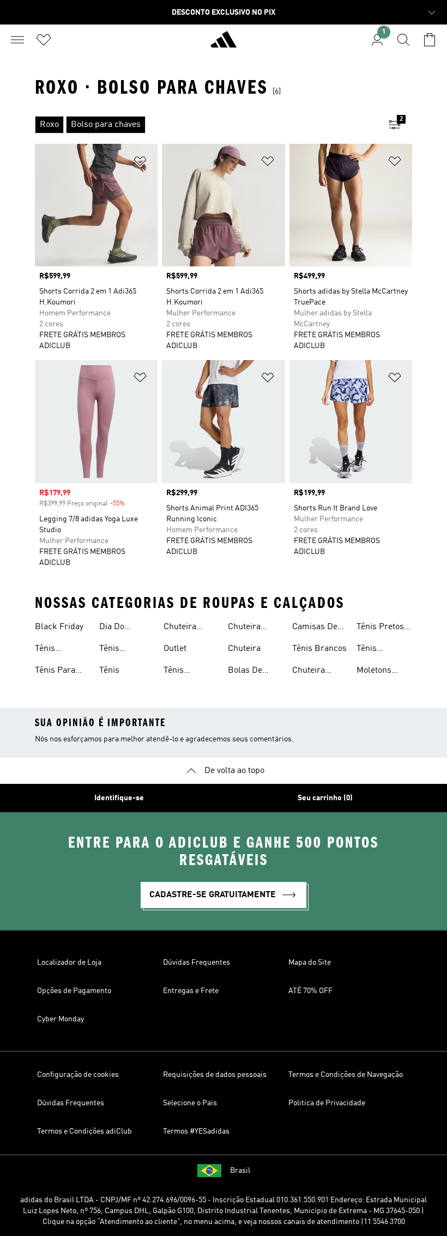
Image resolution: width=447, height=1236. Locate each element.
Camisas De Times (314, 628)
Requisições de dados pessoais (215, 1075)
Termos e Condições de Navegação (345, 1075)
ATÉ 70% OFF (310, 991)
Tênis (109, 670)
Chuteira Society (180, 628)
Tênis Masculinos (121, 649)
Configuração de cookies (78, 1075)
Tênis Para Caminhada (56, 671)
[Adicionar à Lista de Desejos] (140, 163)
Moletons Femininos (376, 671)
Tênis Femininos (55, 649)
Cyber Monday (60, 1019)
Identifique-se (119, 798)
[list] (206, 124)
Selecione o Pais (190, 1103)
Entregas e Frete (191, 991)
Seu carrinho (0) (325, 798)
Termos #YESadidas (196, 1131)
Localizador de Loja (69, 962)
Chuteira (244, 648)
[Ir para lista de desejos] (44, 40)
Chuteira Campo (308, 671)
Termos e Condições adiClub (84, 1131)
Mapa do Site (309, 962)
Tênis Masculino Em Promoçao (384, 649)
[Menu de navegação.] (17, 40)
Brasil (240, 1170)
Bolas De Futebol (245, 671)
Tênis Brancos (319, 648)
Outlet (175, 648)
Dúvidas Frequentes (196, 962)
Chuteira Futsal (244, 628)
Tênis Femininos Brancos (183, 671)
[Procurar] (403, 40)
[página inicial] (223, 44)
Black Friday (59, 627)
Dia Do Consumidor (122, 628)
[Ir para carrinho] (429, 40)
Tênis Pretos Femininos (380, 628)
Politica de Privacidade (326, 1103)
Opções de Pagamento (74, 991)
